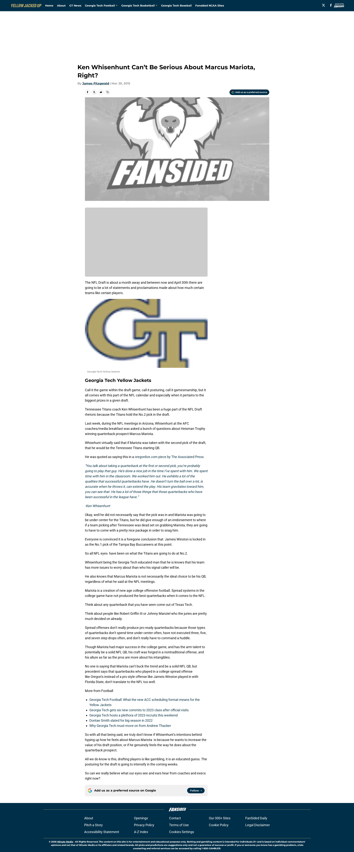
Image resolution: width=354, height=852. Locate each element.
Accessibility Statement (101, 832)
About (61, 5)
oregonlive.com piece (150, 457)
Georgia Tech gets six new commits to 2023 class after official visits (139, 710)
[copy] (107, 92)
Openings (141, 818)
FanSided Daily (256, 818)
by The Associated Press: (185, 457)
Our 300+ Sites (219, 818)
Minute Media (65, 841)
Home (49, 5)
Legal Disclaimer (257, 825)
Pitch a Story (93, 825)
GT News (75, 5)
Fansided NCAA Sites (209, 5)
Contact (175, 818)
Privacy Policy (144, 825)
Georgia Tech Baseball (176, 5)
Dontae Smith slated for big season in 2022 (121, 720)
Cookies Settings (181, 832)
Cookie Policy (219, 825)
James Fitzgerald (95, 83)
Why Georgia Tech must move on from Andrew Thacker (130, 726)
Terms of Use (179, 825)
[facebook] (331, 5)
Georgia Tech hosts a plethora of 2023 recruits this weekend (133, 715)
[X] (323, 5)
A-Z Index (141, 832)
